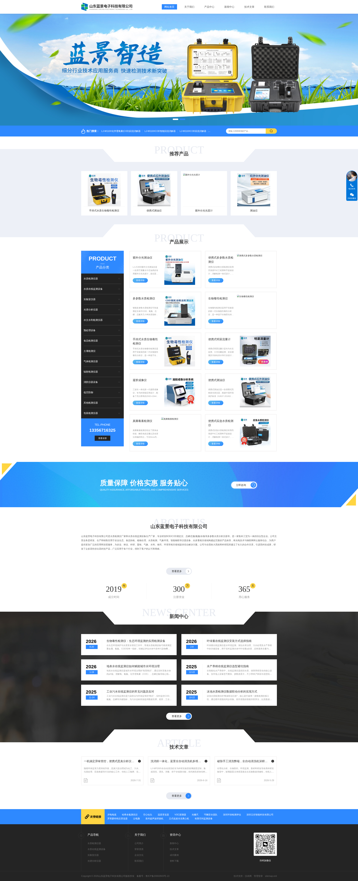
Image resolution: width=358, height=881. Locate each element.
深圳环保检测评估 (232, 814)
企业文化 (139, 855)
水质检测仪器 (91, 278)
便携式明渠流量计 (219, 339)
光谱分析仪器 (91, 309)
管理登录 (258, 876)
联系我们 (269, 6)
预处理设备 (90, 330)
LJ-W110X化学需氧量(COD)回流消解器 (121, 131)
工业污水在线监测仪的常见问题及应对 (130, 691)
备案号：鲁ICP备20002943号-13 (153, 876)
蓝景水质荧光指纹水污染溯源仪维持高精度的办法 (243, 761)
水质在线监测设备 (93, 289)
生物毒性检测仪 (218, 298)
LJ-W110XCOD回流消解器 (193, 131)
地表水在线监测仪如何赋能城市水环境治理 (133, 666)
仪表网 (248, 876)
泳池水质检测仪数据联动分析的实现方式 (232, 691)
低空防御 (88, 392)
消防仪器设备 (91, 382)
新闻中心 (229, 6)
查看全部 (102, 438)
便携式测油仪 (104, 210)
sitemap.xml (271, 876)
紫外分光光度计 (154, 210)
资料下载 (174, 861)
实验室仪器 (90, 299)
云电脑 (136, 818)
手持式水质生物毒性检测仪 (145, 341)
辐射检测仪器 (91, 371)
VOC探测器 (180, 814)
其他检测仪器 (91, 402)
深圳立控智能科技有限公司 (260, 814)
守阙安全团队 (210, 814)
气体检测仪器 (91, 361)
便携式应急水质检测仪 (220, 423)
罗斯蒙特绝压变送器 (117, 818)
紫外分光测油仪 (142, 257)
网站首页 (169, 6)
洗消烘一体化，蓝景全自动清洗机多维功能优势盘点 (110, 761)
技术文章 (249, 6)
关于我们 (189, 6)
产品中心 (209, 6)
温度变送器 (163, 814)
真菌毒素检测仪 (142, 420)
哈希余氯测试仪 (130, 814)
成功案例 (174, 855)
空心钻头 (147, 814)
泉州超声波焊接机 (154, 818)
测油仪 (204, 210)
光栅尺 (195, 814)
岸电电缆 (111, 814)
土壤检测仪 (90, 351)
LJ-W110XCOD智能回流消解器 (160, 131)
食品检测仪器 (91, 340)
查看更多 (177, 571)
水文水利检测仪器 (93, 320)
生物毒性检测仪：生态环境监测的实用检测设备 (136, 640)
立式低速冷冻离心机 (179, 818)
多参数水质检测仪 (144, 298)
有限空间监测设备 (204, 818)
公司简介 (139, 843)
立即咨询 (241, 485)
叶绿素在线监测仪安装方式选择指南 (229, 640)
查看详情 (140, 280)
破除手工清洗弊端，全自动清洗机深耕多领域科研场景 (177, 761)
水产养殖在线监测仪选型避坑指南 (228, 666)
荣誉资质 (139, 849)
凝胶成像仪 (140, 380)
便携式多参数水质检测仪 (220, 259)
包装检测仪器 (91, 413)
